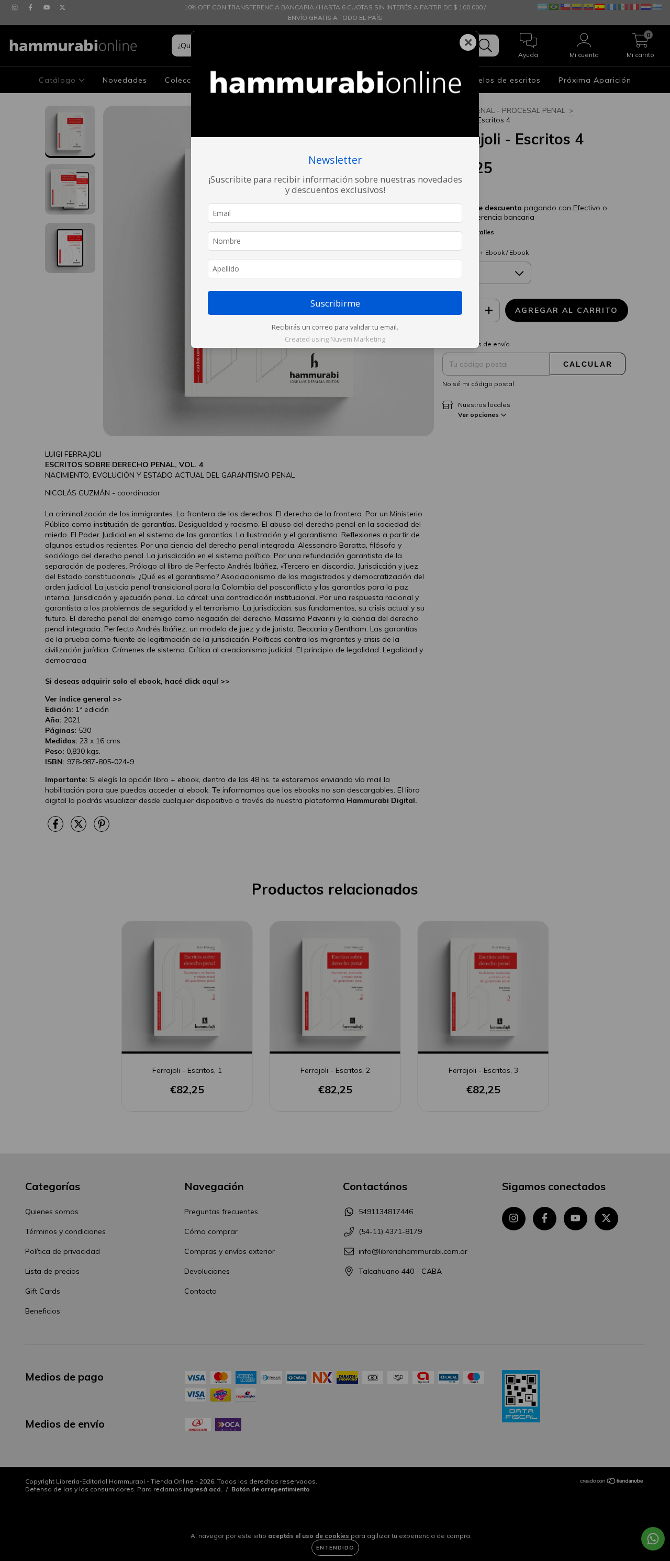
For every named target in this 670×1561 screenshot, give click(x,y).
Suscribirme (335, 303)
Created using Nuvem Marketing (335, 339)
